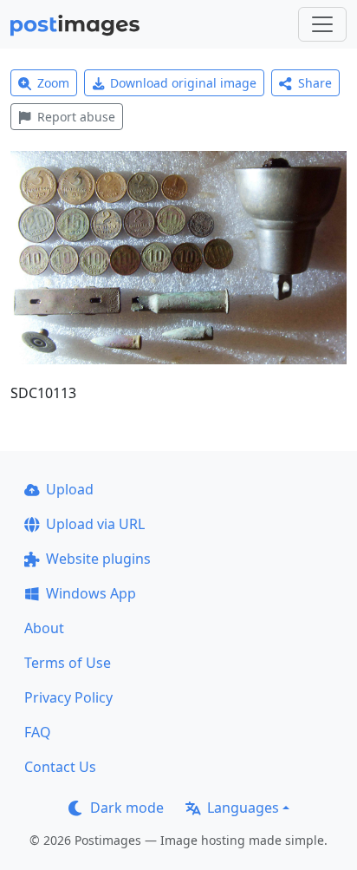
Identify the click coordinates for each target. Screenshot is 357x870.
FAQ (37, 732)
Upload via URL (95, 523)
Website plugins (98, 558)
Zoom (53, 83)
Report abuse (76, 116)
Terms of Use (67, 662)
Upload (70, 489)
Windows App (91, 593)
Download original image (183, 83)
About (44, 628)
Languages (243, 807)
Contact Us (60, 766)
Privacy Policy (68, 697)
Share (315, 83)
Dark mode (127, 807)
